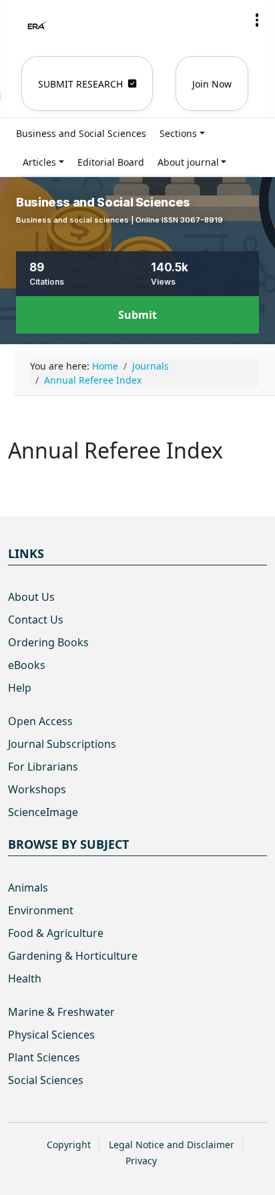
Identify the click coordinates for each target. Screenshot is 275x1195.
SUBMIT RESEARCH (80, 84)
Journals (150, 366)
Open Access (40, 721)
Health (24, 978)
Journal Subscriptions (62, 744)
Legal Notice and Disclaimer (171, 1144)
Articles (39, 162)
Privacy (141, 1160)
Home (105, 366)
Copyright (69, 1144)
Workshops (37, 789)
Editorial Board (110, 162)
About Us (31, 596)
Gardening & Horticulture (73, 955)
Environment (40, 910)
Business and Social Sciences (81, 133)
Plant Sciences (44, 1057)
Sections (178, 133)
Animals (28, 887)
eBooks (26, 665)
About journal (188, 162)
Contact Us (35, 619)
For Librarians (43, 766)
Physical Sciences (51, 1034)
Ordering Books (48, 642)
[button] (257, 20)
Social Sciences (45, 1080)
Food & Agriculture (55, 933)
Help (19, 687)
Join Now (212, 84)
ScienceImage (43, 812)
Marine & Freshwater (61, 1012)
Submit (137, 314)
